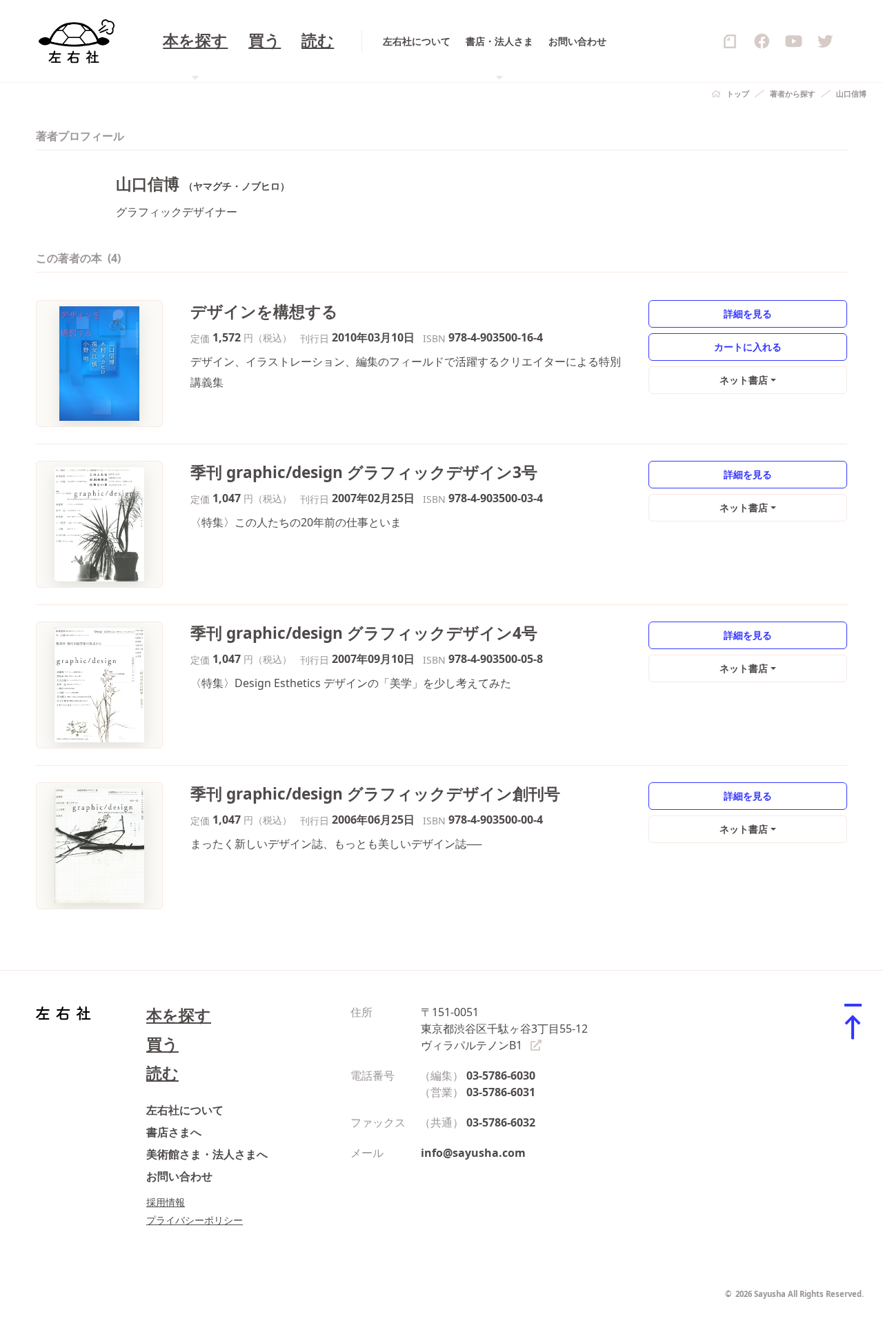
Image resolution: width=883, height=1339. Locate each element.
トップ (737, 93)
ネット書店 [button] (744, 379)
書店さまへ (173, 1132)
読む (317, 41)
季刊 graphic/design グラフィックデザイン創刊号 (375, 793)
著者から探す (792, 93)
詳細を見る (748, 313)
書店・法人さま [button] (499, 41)
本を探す (178, 1015)
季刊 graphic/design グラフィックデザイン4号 (363, 633)
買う (264, 41)
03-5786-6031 (500, 1092)
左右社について (416, 41)
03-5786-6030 (500, 1075)
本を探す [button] (195, 41)
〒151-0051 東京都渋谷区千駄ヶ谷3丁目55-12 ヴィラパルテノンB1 (504, 1028)
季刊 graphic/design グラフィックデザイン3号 (363, 472)
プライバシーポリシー (194, 1220)
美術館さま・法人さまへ (207, 1154)
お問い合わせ (577, 41)
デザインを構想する (264, 311)
